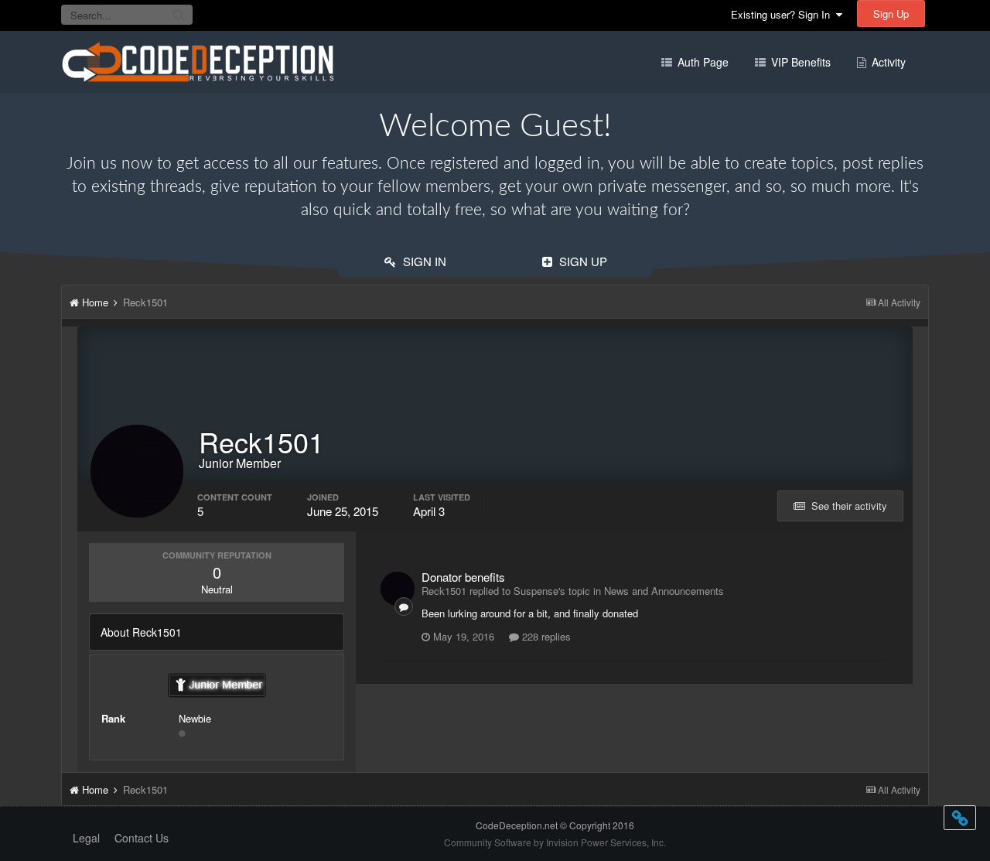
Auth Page (701, 62)
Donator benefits (463, 577)
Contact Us (141, 838)
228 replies (545, 636)
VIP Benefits (799, 62)
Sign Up (891, 13)
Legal (86, 838)
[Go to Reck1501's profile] (398, 589)
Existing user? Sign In (783, 14)
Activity (887, 62)
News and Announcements (664, 590)
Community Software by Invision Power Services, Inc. (555, 842)
